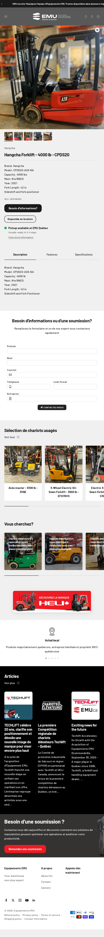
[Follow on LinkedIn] (34, 900)
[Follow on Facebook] (6, 900)
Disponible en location (20, 219)
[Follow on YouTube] (27, 900)
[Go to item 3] (28, 136)
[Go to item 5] (47, 136)
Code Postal (60, 382)
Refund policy (12, 914)
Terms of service (50, 914)
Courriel (11, 370)
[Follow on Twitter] (13, 900)
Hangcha (9, 148)
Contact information (35, 918)
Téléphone (13, 382)
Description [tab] (20, 254)
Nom (9, 358)
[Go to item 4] (38, 136)
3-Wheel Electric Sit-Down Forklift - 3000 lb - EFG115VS (64, 492)
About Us (46, 875)
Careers (46, 887)
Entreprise (13, 394)
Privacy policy (30, 914)
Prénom (11, 346)
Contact (46, 881)
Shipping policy (13, 918)
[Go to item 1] (8, 136)
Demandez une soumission (25, 849)
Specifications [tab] (84, 254)
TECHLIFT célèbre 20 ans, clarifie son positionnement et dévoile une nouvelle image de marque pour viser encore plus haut (18, 737)
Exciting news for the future (84, 727)
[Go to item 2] (18, 136)
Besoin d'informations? (23, 208)
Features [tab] (52, 254)
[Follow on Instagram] (20, 900)
